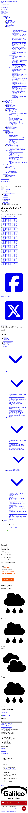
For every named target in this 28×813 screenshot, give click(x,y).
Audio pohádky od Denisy (12, 145)
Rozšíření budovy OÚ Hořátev (19, 48)
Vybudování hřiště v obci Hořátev (19, 74)
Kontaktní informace (11, 175)
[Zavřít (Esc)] (1, 330)
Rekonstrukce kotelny (17, 58)
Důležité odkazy (10, 25)
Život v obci (6, 130)
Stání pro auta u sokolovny (18, 38)
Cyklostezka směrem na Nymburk (17, 413)
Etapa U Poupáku (19, 66)
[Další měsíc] (7, 548)
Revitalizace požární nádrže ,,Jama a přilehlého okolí (18, 29)
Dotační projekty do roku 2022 (16, 67)
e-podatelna (9, 104)
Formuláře (8, 110)
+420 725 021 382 (10, 768)
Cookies (14, 811)
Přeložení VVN (15, 33)
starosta (8, 769)
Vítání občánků (6, 203)
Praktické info (6, 165)
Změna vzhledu (4, 808)
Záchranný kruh (4, 712)
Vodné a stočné (12, 171)
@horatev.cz (13, 769)
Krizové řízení (9, 126)
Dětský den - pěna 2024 (14, 155)
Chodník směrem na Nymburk (19, 69)
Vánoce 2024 (12, 158)
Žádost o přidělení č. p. (14, 122)
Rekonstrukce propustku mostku (19, 60)
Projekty (8, 26)
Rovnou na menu (13, 1)
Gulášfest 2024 (12, 154)
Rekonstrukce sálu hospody (18, 47)
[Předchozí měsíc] (1, 548)
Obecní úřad (6, 101)
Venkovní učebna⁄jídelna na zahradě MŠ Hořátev (18, 92)
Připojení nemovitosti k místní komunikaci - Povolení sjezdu (16, 124)
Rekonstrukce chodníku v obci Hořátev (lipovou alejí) (19, 89)
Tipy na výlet (9, 20)
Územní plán (9, 100)
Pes (10, 170)
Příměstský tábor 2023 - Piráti (16, 152)
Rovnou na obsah (5, 1)
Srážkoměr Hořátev (14, 527)
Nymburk (3, 748)
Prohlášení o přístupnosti (6, 811)
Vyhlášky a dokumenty (11, 109)
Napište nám (9, 176)
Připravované (12, 27)
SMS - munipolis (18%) (6, 728)
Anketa (8, 99)
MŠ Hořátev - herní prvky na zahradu (17, 516)
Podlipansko (3, 751)
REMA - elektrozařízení (11, 172)
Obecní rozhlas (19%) (5, 724)
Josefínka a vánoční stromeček (16, 148)
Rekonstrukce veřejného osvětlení (19, 31)
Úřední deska (9, 102)
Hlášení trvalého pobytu (14, 111)
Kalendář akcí (9, 132)
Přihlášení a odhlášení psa (15, 121)
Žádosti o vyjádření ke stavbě (15, 119)
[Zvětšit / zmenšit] (4, 330)
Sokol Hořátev (12, 136)
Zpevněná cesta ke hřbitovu (18, 64)
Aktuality (8, 131)
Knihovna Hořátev (10, 22)
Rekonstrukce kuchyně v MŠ (18, 45)
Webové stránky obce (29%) (7, 723)
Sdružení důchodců (13, 135)
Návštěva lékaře (4, 753)
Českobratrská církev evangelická (16, 137)
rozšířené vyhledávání (5, 189)
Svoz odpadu (12, 168)
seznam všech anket (5, 734)
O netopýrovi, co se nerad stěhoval (17, 149)
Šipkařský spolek (13, 143)
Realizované (12, 55)
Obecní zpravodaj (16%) (6, 727)
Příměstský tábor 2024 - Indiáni (16, 157)
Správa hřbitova (9, 166)
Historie (8, 17)
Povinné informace (10, 105)
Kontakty (5, 174)
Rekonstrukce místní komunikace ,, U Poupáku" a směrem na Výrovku (19, 35)
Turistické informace (11, 21)
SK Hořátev (12, 141)
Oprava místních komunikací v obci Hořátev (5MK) (19, 81)
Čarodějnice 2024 (13, 153)
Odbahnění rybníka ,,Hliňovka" (19, 42)
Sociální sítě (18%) (5, 725)
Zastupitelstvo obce (10, 108)
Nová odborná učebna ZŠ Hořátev (17, 499)
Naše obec (5, 16)
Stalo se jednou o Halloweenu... (16, 146)
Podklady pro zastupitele (11, 127)
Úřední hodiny (9, 106)
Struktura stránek (12, 808)
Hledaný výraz (17, 186)
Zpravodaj (8, 144)
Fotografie (8, 18)
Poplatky (8, 167)
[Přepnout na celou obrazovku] (2, 330)
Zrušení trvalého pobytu (14, 118)
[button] (15, 370)
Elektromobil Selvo (16, 70)
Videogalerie (9, 150)
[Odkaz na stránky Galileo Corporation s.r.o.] (14, 799)
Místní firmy (9, 24)
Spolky (8, 133)
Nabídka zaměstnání (11, 128)
